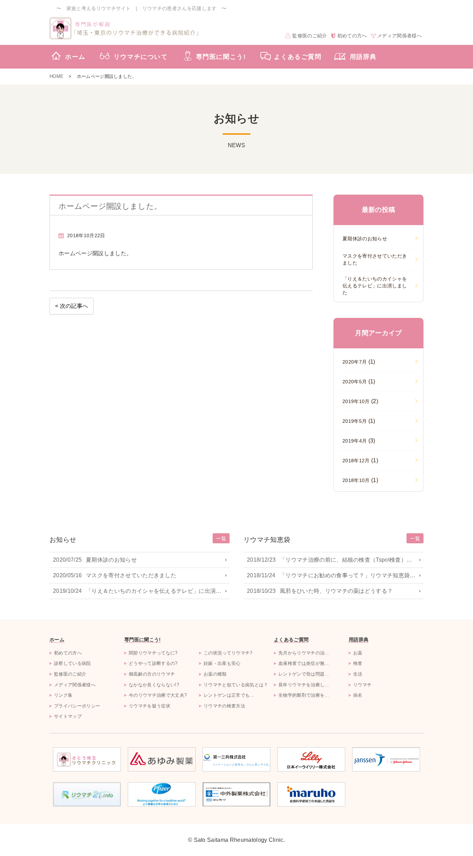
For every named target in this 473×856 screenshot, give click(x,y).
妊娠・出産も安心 (222, 663)
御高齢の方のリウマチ (152, 674)
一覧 (221, 538)
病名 (358, 695)
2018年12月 (360, 460)
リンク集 (63, 695)
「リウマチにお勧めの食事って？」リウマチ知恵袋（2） (335, 575)
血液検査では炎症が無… (303, 663)
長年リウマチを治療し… (303, 684)
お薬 (358, 653)
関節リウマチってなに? (153, 653)
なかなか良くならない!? (154, 684)
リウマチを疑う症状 (149, 705)
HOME (56, 76)
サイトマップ (68, 716)
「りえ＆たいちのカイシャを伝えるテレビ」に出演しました (141, 591)
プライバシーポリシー (77, 705)
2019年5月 (358, 421)
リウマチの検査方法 (224, 705)
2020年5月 (358, 381)
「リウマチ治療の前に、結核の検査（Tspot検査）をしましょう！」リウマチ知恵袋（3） (335, 560)
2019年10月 (360, 401)
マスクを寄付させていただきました (114, 575)
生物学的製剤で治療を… (303, 695)
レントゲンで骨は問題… (303, 674)
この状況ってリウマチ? (228, 653)
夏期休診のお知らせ (95, 560)
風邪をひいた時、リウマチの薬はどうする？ (320, 591)
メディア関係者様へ (399, 35)
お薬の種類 (215, 674)
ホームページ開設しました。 (110, 206)
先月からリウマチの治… (303, 653)
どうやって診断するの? (153, 663)
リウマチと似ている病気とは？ (236, 684)
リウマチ (362, 684)
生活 (358, 674)
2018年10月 (360, 480)
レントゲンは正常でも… (229, 695)
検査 (358, 663)
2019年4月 (358, 441)
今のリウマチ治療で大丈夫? (158, 695)
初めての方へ (352, 35)
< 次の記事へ (71, 306)
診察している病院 (72, 663)
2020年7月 (358, 362)
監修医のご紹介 (309, 35)
